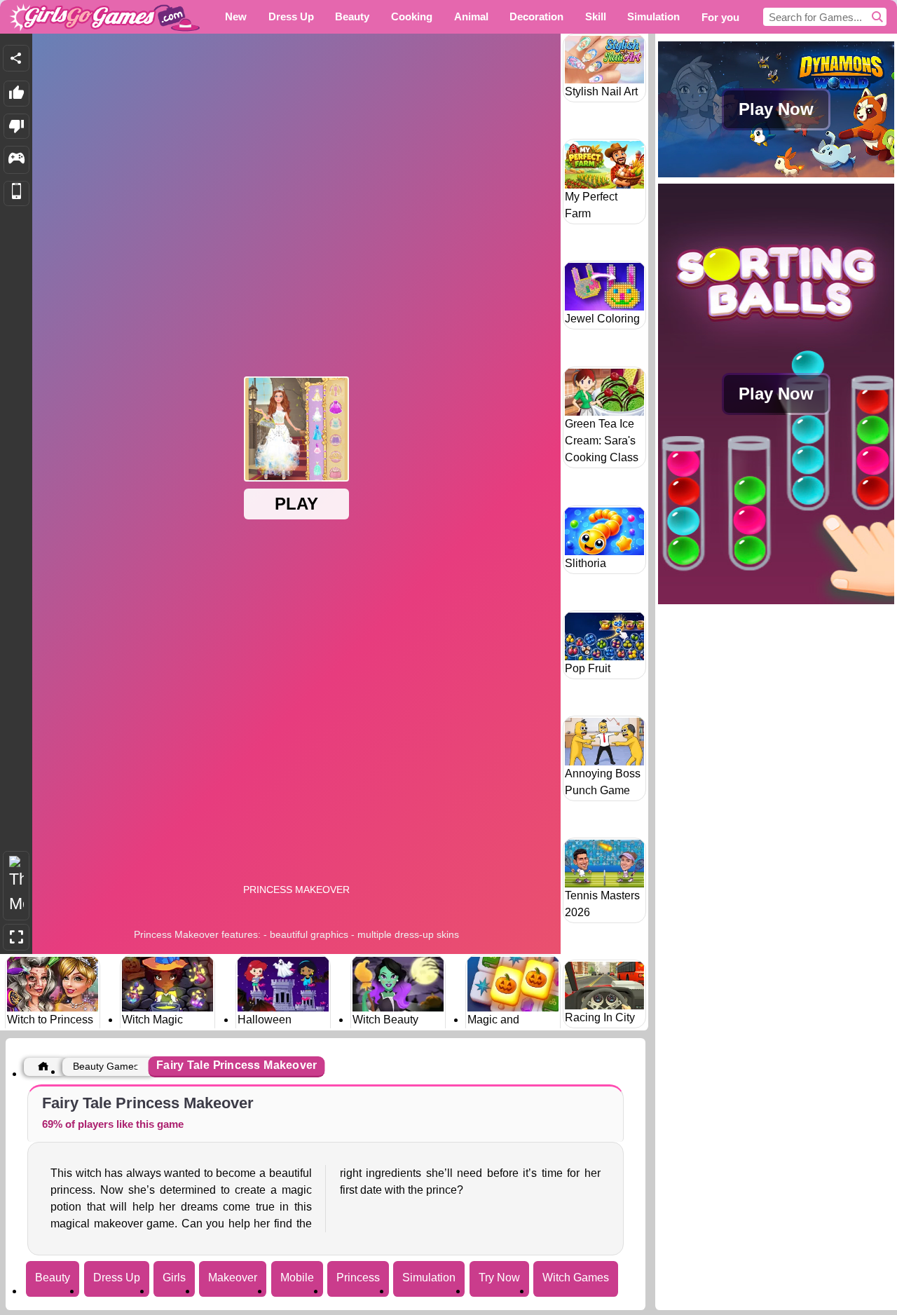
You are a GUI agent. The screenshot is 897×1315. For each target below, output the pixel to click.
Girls (174, 1277)
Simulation (429, 1277)
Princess (358, 1277)
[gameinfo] (16, 160)
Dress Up (116, 1277)
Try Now (499, 1277)
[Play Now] (776, 176)
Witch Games (575, 1277)
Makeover (232, 1277)
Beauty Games (106, 1066)
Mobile (297, 1277)
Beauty (52, 1277)
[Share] (16, 58)
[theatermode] (16, 885)
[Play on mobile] (16, 194)
